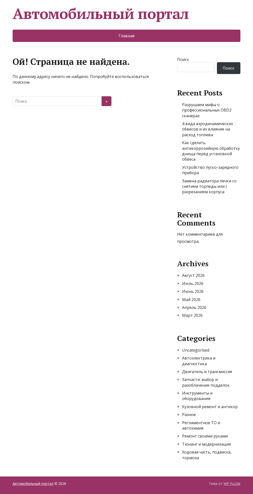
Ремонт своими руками (205, 436)
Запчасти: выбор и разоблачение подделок (206, 382)
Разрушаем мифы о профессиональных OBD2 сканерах (207, 110)
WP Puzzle (232, 483)
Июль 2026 (192, 283)
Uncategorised (195, 350)
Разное (189, 414)
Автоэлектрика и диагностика (198, 360)
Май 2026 (191, 299)
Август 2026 (193, 275)
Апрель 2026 (194, 307)
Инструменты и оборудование (197, 395)
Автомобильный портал (101, 13)
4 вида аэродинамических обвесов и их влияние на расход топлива (207, 129)
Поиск (183, 59)
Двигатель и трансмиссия (207, 371)
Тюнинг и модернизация (206, 444)
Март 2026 (192, 315)
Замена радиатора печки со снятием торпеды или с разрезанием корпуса (209, 186)
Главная (126, 35)
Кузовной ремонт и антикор (210, 406)
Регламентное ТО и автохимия (201, 425)
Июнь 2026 (193, 291)
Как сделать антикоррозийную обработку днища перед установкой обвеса (211, 151)
